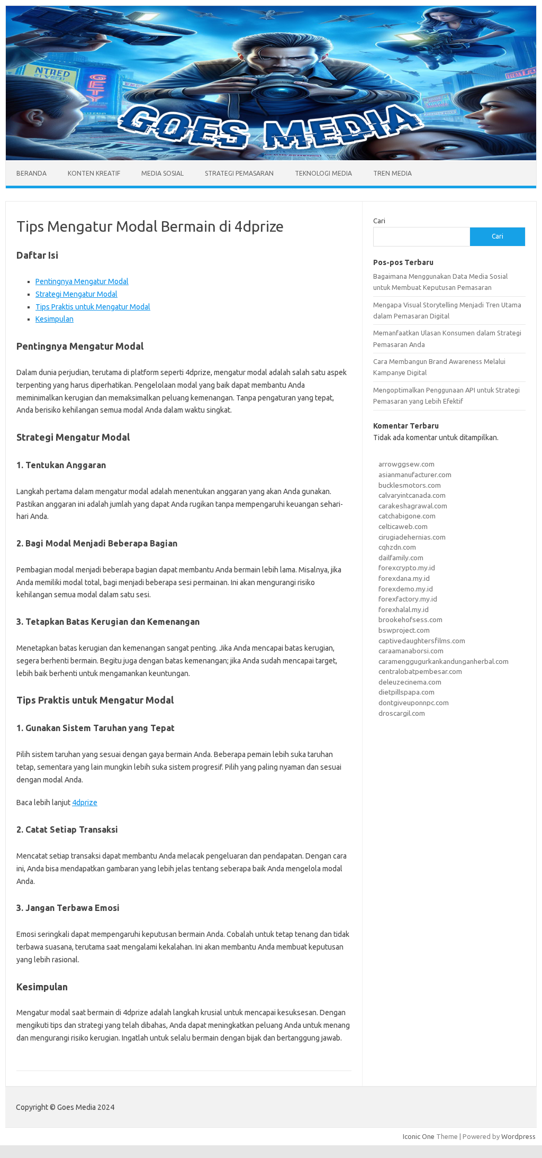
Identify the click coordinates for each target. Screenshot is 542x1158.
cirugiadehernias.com (412, 537)
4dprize (84, 802)
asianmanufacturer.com (414, 474)
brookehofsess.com (410, 619)
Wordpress (518, 1136)
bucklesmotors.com (409, 485)
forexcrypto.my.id (406, 567)
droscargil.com (401, 713)
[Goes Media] (271, 157)
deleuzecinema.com (409, 682)
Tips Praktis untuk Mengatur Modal (92, 307)
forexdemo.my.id (405, 589)
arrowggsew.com (406, 464)
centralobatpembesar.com (420, 671)
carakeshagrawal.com (412, 506)
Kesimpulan (54, 319)
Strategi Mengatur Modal (76, 294)
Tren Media (392, 173)
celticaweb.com (403, 526)
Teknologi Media (323, 173)
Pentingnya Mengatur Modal (82, 281)
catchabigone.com (407, 516)
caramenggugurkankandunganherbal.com (443, 661)
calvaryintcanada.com (412, 495)
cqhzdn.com (397, 547)
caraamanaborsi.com (411, 650)
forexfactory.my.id (407, 599)
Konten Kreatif (94, 173)
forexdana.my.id (404, 578)
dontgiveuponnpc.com (413, 702)
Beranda (31, 173)
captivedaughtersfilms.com (421, 640)
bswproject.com (404, 630)
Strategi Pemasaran (239, 173)
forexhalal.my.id (403, 609)
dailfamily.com (400, 557)
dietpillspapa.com (406, 692)
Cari (379, 220)
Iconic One (419, 1136)
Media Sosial (162, 173)
